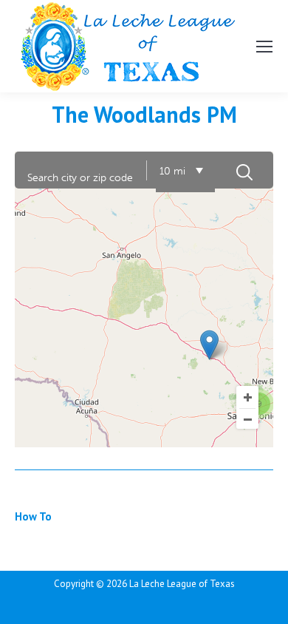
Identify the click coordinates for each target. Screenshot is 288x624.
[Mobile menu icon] (264, 46)
